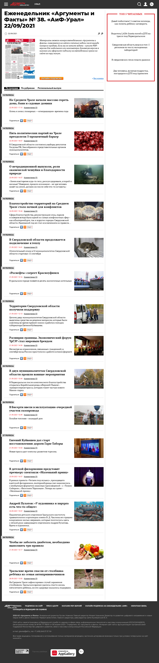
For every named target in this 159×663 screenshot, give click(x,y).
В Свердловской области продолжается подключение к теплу (37, 241)
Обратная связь (139, 606)
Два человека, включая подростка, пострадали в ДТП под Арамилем (130, 72)
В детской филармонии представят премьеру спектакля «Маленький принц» (38, 470)
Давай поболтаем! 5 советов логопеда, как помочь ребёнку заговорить (130, 22)
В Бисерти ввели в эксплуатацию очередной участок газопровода (40, 408)
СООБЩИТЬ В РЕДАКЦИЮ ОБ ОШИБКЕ (30, 610)
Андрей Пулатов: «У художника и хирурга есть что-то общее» (39, 505)
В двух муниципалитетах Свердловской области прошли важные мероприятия (37, 372)
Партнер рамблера (39, 651)
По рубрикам (28, 88)
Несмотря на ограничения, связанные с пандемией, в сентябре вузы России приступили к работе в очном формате (40, 350)
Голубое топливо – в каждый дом (26, 418)
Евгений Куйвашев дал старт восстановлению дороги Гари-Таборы (36, 441)
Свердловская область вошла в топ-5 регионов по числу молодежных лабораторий (131, 47)
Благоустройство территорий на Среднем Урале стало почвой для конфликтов (39, 205)
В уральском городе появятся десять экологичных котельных (40, 280)
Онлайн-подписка (51, 78)
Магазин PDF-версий (72, 606)
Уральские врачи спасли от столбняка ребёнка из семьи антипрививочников (36, 572)
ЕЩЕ (29, 121)
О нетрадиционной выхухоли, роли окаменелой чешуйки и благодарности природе (37, 170)
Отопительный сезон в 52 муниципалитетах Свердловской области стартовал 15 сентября (39, 252)
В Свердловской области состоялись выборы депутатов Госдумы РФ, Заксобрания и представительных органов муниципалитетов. (37, 147)
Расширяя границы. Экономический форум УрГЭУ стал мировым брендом (40, 339)
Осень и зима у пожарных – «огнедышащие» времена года (38, 111)
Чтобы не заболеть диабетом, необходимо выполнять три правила (39, 543)
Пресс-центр (52, 606)
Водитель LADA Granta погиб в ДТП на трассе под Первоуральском (130, 34)
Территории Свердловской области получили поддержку (34, 307)
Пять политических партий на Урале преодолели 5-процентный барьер (35, 134)
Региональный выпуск (49, 88)
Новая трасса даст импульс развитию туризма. (33, 451)
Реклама (17, 606)
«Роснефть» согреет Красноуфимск (34, 273)
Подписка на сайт (34, 606)
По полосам (12, 88)
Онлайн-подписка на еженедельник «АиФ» (106, 606)
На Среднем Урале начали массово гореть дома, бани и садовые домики (38, 101)
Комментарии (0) (30, 108)
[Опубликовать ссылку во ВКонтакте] (21, 120)
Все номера (98, 78)
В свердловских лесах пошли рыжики (131, 59)
